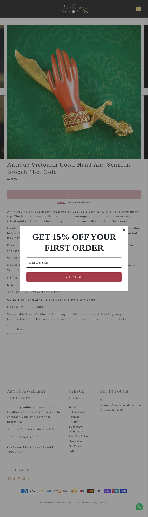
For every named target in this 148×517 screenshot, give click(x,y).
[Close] (123, 230)
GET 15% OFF (74, 277)
